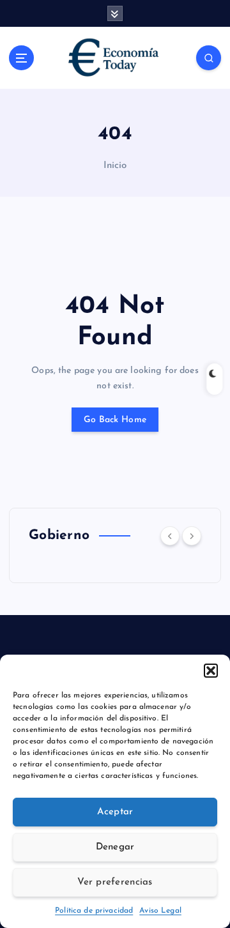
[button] (210, 670)
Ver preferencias (114, 882)
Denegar (115, 847)
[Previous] (170, 535)
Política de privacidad (94, 911)
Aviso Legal (160, 911)
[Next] (191, 535)
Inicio (115, 166)
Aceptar (115, 812)
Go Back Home (115, 420)
